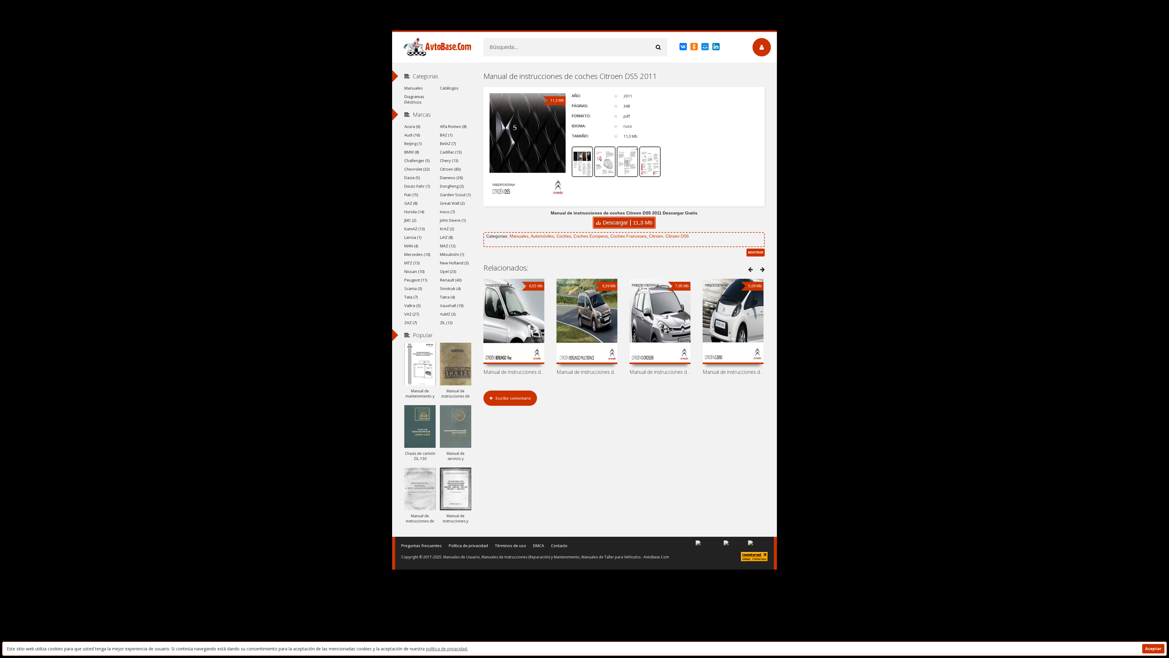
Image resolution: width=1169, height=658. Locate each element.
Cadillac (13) (451, 152)
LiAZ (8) (446, 237)
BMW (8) (411, 152)
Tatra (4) (447, 297)
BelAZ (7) (448, 143)
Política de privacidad (468, 545)
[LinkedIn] (716, 48)
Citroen (656, 236)
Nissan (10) (414, 271)
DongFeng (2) (452, 186)
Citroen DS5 (677, 236)
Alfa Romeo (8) (453, 126)
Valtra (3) (412, 305)
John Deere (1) (453, 220)
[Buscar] (658, 47)
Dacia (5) (412, 177)
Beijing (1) (413, 143)
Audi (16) (412, 135)
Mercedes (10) (417, 254)
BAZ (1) (446, 135)
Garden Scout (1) (455, 194)
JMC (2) (410, 220)
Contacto (559, 545)
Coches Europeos (591, 236)
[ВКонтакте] (683, 48)
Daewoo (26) (451, 177)
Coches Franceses (628, 236)
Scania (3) (413, 288)
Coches (563, 236)
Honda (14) (414, 211)
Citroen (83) (450, 169)
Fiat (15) (411, 194)
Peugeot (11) (415, 280)
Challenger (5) (417, 160)
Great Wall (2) (452, 203)
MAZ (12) (447, 246)
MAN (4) (411, 246)
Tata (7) (411, 297)
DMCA (538, 545)
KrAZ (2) (447, 229)
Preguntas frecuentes (421, 545)
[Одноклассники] (694, 48)
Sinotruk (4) (450, 288)
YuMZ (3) (447, 314)
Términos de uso (510, 545)
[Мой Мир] (705, 48)
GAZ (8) (410, 203)
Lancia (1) (412, 237)
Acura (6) (412, 126)
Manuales (519, 236)
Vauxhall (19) (451, 305)
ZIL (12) (446, 322)
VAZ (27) (411, 314)
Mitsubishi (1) (452, 254)
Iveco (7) (447, 211)
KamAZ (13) (414, 229)
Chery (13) (449, 160)
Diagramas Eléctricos (414, 99)
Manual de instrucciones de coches (513, 372)
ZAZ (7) (410, 322)
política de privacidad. (447, 649)
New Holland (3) (454, 263)
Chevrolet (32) (417, 169)
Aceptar (1153, 648)
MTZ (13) (412, 263)
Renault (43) (451, 280)
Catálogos (449, 88)
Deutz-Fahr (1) (417, 186)
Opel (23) (448, 271)
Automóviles (542, 236)
